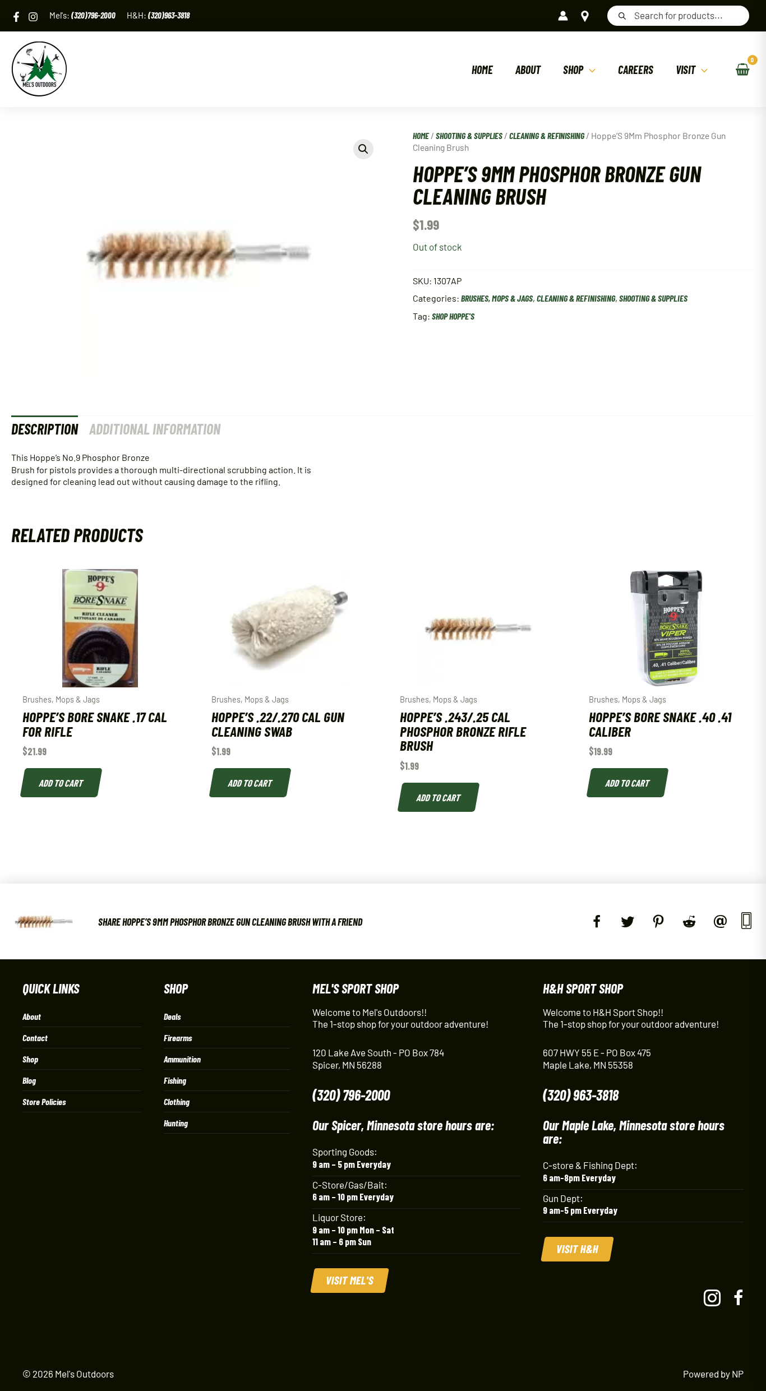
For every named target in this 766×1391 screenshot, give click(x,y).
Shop (30, 1058)
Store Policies (44, 1101)
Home (421, 135)
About (31, 1016)
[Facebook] (16, 17)
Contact (35, 1037)
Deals (172, 1016)
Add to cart (62, 782)
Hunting (176, 1122)
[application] (589, 69)
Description (44, 428)
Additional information (154, 428)
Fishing (175, 1080)
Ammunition (182, 1058)
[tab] (44, 428)
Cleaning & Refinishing (546, 135)
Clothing (177, 1101)
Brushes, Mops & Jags (497, 298)
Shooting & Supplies (469, 135)
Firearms (178, 1037)
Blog (29, 1080)
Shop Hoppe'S (453, 316)
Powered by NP (713, 1373)
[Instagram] (33, 17)
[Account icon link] (563, 16)
